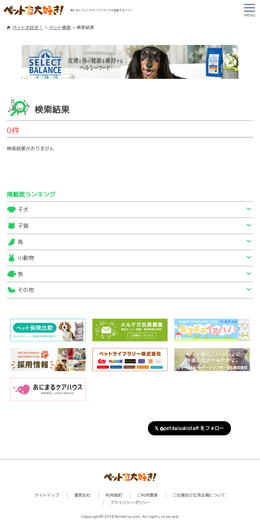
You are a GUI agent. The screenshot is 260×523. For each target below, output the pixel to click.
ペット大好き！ (27, 27)
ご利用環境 (147, 495)
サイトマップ (47, 495)
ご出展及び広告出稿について (199, 495)
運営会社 (82, 495)
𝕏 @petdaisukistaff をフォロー (189, 428)
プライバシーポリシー (130, 502)
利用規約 (114, 495)
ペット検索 (60, 27)
